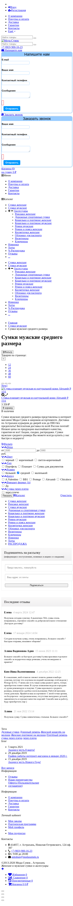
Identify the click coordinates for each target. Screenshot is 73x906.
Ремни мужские (24, 226)
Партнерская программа (22, 824)
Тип (9, 463)
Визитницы (22, 238)
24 (9, 367)
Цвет (10, 456)
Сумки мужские (17, 207)
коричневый (26, 460)
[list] (6, 383)
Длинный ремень (30, 732)
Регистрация (18, 10)
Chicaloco (65, 479)
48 (9, 373)
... (9, 256)
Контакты (14, 28)
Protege (37, 479)
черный (9, 460)
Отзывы (12, 253)
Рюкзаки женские (25, 214)
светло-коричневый (49, 460)
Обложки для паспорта (28, 235)
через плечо (12, 492)
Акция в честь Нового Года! (24, 762)
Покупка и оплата (18, 19)
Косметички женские (27, 232)
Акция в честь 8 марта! (21, 749)
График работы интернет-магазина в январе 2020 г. (37, 756)
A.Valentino (12, 479)
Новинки (13, 244)
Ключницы (21, 241)
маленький (40, 473)
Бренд (10, 476)
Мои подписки (16, 833)
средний (25, 473)
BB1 (25, 479)
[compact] (9, 383)
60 (9, 376)
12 (9, 364)
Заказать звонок (13, 114)
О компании (15, 16)
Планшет (27, 466)
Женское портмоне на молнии (28, 735)
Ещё (11, 31)
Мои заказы (15, 821)
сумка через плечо (11, 738)
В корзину (8, 408)
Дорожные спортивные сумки (32, 217)
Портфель (11, 466)
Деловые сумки (10, 732)
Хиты (11, 247)
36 (9, 370)
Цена (10, 447)
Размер (11, 469)
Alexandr (50, 479)
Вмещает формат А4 (18, 482)
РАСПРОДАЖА (17, 543)
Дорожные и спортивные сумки (26, 510)
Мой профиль (16, 827)
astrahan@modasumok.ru (25, 857)
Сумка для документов (49, 466)
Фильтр (8, 352)
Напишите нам (13, 50)
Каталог (20, 495)
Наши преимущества (20, 779)
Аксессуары (21, 211)
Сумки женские (17, 204)
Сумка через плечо (18, 488)
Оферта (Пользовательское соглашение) (23, 784)
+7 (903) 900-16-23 (12, 47)
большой (10, 473)
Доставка (13, 22)
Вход (13, 7)
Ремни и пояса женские (28, 229)
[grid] (2, 383)
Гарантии (13, 25)
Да (6, 485)
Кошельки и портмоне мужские (33, 223)
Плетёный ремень (57, 735)
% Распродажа (16, 250)
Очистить (66, 495)
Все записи (7, 767)
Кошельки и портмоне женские (33, 220)
